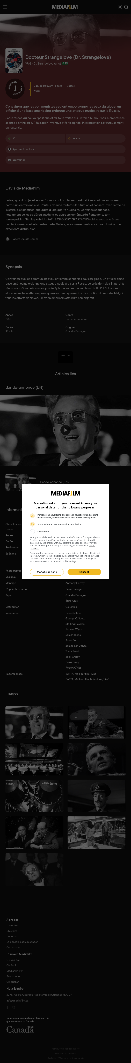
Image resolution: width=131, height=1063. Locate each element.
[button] (65, 531)
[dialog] (65, 531)
